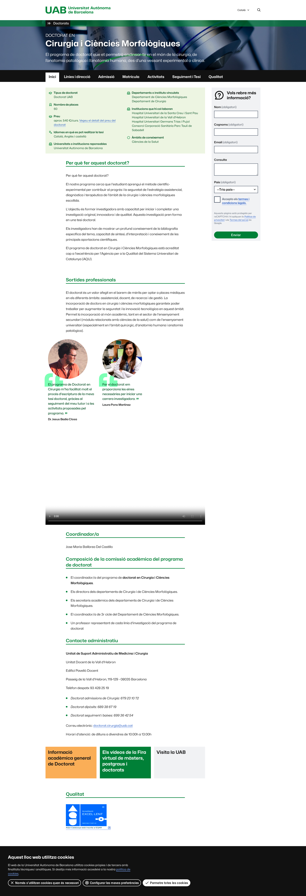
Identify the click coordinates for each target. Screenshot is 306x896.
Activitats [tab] (156, 76)
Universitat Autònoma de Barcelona (79, 10)
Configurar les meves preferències (114, 883)
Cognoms (228, 124)
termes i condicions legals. (235, 201)
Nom (225, 107)
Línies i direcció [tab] (77, 76)
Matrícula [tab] (130, 76)
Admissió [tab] (106, 76)
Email (225, 142)
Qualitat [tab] (216, 76)
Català (241, 10)
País (225, 182)
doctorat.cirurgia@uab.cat (113, 725)
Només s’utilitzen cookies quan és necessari (47, 883)
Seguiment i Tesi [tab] (186, 76)
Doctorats (61, 23)
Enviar (236, 235)
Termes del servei (239, 220)
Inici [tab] (52, 76)
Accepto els (235, 201)
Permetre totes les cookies (169, 883)
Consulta (220, 159)
